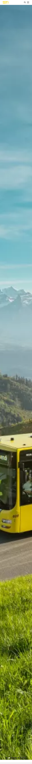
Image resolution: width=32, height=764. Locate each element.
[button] (28, 2)
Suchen (24, 2)
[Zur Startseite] (5, 2)
